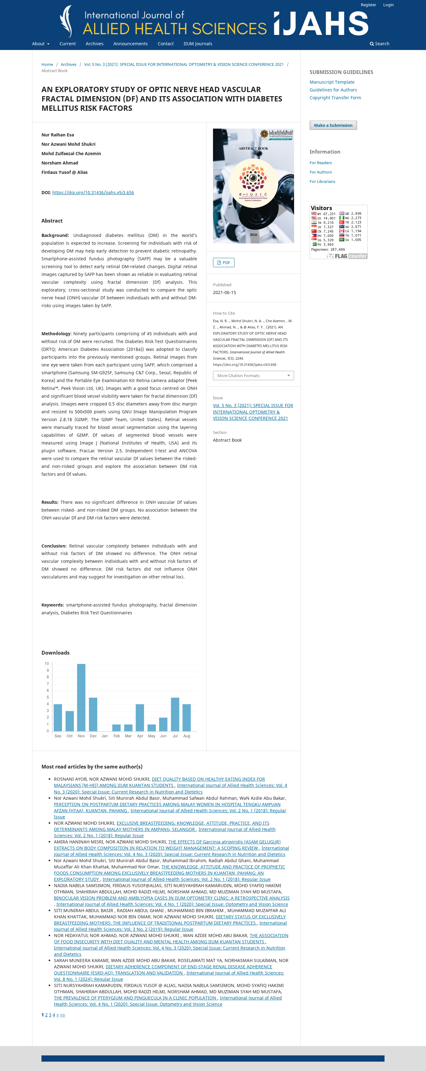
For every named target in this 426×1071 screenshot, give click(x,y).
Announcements (131, 44)
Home (47, 64)
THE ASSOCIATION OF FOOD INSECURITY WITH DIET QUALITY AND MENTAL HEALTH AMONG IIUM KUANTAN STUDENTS (171, 938)
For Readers (321, 162)
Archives (95, 44)
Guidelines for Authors (333, 90)
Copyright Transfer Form (335, 98)
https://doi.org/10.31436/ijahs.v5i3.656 (93, 192)
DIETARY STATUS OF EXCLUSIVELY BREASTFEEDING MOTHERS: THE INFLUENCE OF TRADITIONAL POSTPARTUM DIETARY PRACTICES (170, 920)
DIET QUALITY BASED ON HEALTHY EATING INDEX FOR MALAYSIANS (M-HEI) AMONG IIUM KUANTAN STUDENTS (159, 782)
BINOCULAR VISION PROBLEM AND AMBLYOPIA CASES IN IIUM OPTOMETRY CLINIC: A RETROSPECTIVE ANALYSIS (172, 898)
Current (68, 44)
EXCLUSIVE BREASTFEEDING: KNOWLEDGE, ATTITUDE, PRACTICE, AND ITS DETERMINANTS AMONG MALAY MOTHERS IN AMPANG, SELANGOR (161, 826)
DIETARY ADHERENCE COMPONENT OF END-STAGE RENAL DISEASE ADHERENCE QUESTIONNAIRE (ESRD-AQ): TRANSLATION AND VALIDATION (163, 970)
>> (62, 1015)
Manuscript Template (332, 82)
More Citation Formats (238, 375)
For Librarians (322, 181)
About (39, 44)
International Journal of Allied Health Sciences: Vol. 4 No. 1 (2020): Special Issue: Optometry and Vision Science (172, 904)
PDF (226, 262)
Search (382, 44)
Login (388, 4)
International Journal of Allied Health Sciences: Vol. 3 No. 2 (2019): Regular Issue (170, 926)
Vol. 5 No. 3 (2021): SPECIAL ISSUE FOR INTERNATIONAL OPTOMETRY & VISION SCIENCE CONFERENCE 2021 (184, 64)
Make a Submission (333, 125)
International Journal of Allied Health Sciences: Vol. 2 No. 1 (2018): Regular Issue (187, 879)
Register (368, 4)
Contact (166, 44)
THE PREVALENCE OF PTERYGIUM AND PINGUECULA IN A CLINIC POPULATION (135, 998)
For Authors (321, 172)
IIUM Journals (198, 44)
